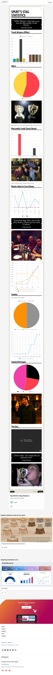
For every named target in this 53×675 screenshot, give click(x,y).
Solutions (4, 631)
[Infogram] (4, 2)
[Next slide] (5, 552)
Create (3, 626)
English (3, 644)
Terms (3, 664)
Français (16, 644)
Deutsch (6, 644)
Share (13, 491)
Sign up (49, 2)
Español (13, 644)
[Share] (11, 506)
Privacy (7, 664)
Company (4, 636)
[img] (14, 60)
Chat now (10, 642)
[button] (24, 98)
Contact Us (4, 642)
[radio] (23, 36)
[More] (42, 7)
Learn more (26, 607)
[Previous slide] (2, 552)
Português (10, 644)
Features (4, 629)
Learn (3, 633)
